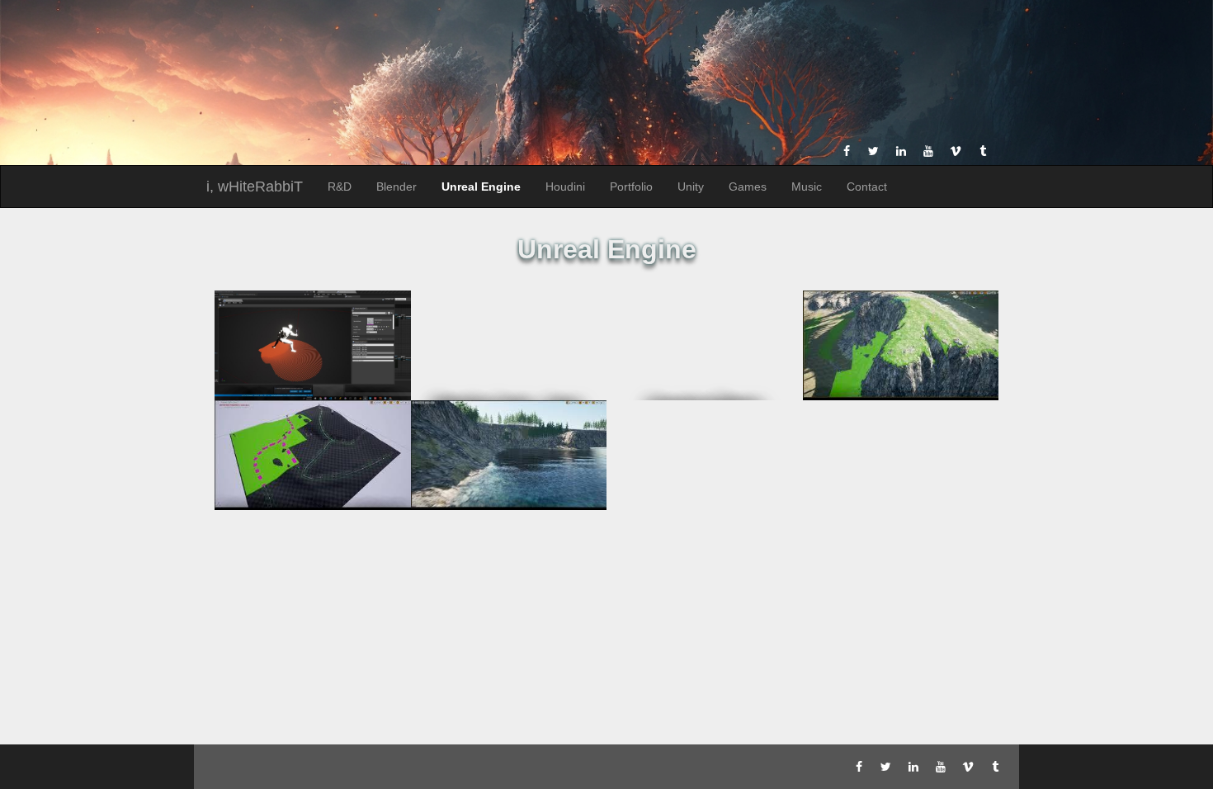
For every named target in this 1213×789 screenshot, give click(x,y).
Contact (867, 186)
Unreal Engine (481, 186)
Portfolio (631, 186)
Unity (690, 186)
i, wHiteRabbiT (254, 186)
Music (806, 186)
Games (748, 186)
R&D (340, 186)
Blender (396, 186)
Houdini (565, 186)
